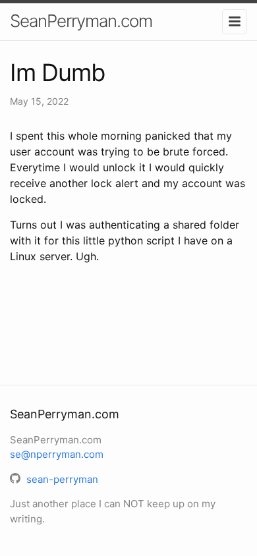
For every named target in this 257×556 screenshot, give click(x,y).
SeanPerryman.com (81, 21)
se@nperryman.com (56, 454)
